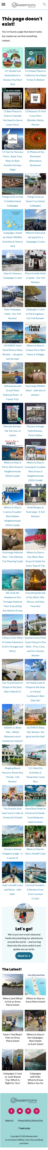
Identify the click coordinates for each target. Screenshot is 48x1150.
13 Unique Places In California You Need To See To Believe (35, 75)
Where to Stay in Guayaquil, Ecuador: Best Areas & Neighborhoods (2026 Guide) (35, 471)
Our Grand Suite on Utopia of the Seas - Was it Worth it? (12, 687)
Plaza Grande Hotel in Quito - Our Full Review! (35, 278)
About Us (22, 955)
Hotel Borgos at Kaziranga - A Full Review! (35, 512)
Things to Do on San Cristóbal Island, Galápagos (12, 201)
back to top (25, 1128)
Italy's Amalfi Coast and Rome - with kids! (12, 889)
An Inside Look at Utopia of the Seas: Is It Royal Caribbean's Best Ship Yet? (35, 691)
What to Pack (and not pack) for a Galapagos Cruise (35, 237)
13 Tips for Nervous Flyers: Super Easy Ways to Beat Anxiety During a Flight (12, 160)
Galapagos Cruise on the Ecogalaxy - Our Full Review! (35, 314)
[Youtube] (20, 1111)
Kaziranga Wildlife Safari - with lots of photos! (35, 390)
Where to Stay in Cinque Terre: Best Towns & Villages (35, 350)
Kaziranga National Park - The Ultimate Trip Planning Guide (12, 557)
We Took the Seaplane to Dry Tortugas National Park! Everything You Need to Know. (13, 601)
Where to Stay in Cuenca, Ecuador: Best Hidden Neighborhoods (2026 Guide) (12, 516)
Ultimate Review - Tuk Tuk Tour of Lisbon (12, 431)
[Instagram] (36, 1111)
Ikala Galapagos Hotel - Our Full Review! (12, 314)
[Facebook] (11, 1111)
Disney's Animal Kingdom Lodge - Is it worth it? (12, 853)
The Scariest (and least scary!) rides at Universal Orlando (12, 813)
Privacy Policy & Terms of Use (30, 1120)
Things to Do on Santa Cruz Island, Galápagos (35, 201)
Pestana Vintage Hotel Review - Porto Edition (35, 431)
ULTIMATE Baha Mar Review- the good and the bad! (35, 732)
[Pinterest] (28, 1111)
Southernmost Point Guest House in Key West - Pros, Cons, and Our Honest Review (35, 646)
